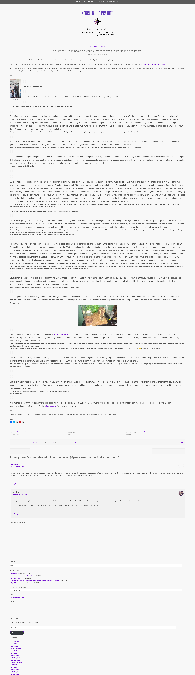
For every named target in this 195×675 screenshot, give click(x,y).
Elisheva (14, 464)
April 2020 (14, 653)
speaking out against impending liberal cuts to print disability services (35, 580)
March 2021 (15, 646)
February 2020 (15, 658)
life (107, 46)
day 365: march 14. (17, 578)
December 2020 (16, 648)
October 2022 (15, 641)
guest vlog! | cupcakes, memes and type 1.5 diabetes (139, 431)
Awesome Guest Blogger (102, 54)
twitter (60, 442)
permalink (78, 442)
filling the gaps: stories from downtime (77, 431)
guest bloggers (51, 442)
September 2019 (16, 662)
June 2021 (14, 644)
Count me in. (17, 633)
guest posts (101, 46)
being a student (92, 46)
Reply (14, 484)
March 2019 (15, 669)
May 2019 (14, 665)
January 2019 (15, 674)
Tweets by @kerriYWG (17, 598)
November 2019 (16, 660)
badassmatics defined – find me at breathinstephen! (169, 451)
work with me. (113, 2)
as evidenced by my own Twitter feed (153, 64)
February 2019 (15, 672)
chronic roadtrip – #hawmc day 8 (18, 431)
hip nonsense (15, 573)
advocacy (100, 2)
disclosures (89, 2)
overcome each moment (20, 451)
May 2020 (14, 651)
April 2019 (14, 667)
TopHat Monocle (61, 334)
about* (78, 2)
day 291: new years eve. (19, 583)
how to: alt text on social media (22, 576)
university (64, 442)
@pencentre (50, 406)
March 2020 (15, 655)
